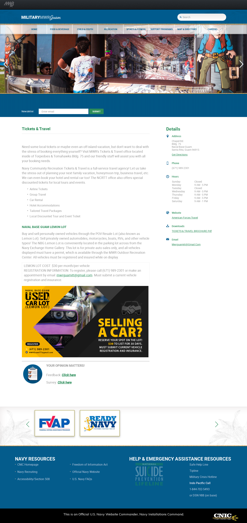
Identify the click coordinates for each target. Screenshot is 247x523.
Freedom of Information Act (90, 464)
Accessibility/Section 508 (33, 479)
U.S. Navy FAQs (82, 479)
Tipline (193, 471)
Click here (69, 375)
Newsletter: (28, 111)
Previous (27, 424)
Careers (212, 29)
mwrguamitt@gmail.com (74, 275)
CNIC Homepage (27, 464)
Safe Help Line (198, 464)
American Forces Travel (185, 217)
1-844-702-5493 (199, 489)
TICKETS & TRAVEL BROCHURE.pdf (192, 231)
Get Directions (180, 154)
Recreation (110, 29)
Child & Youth (85, 29)
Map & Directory (187, 29)
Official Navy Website (86, 472)
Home (34, 29)
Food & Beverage (59, 29)
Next (216, 424)
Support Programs (161, 29)
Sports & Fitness (136, 29)
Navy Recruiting (27, 472)
